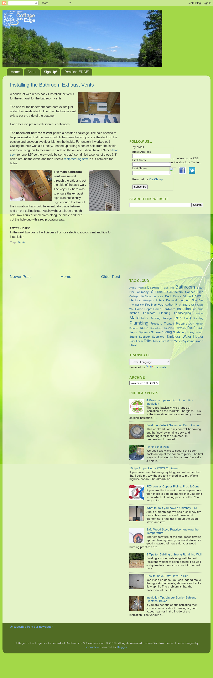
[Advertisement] (65, 262)
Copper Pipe (194, 292)
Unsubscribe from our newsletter (31, 626)
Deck (168, 296)
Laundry (199, 313)
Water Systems (184, 341)
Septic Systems (139, 332)
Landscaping (182, 313)
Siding (167, 332)
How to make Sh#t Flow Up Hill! (167, 576)
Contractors (175, 292)
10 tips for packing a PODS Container (154, 468)
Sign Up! (50, 72)
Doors (177, 296)
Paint (187, 318)
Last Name (139, 168)
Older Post (110, 276)
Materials (138, 317)
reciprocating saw (76, 159)
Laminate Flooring (156, 313)
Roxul (200, 328)
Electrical (135, 300)
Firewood (171, 300)
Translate (160, 367)
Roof (190, 328)
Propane (181, 323)
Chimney (143, 292)
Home (15, 72)
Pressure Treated (162, 323)
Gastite (193, 304)
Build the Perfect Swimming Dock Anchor (173, 425)
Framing (181, 304)
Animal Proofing (137, 287)
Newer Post (20, 276)
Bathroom (185, 287)
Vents (21, 242)
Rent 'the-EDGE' (76, 72)
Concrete (158, 292)
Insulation (183, 309)
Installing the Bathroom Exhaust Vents (52, 85)
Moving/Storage (161, 318)
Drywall (197, 296)
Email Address (141, 151)
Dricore (186, 296)
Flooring (184, 300)
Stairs (133, 336)
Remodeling (156, 328)
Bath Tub (169, 287)
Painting (198, 318)
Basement (154, 287)
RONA (144, 328)
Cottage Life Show (140, 296)
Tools (156, 341)
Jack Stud (197, 309)
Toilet (148, 341)
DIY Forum (158, 296)
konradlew (92, 647)
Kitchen (134, 313)
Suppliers (158, 336)
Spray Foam (195, 332)
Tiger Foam (136, 341)
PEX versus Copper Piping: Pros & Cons (172, 486)
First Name (139, 160)
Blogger (122, 647)
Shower (156, 332)
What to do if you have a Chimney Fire (171, 507)
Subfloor (144, 336)
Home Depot (143, 309)
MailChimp (156, 179)
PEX (178, 318)
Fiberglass (148, 300)
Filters (160, 300)
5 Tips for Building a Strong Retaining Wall (174, 554)
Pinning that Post (157, 446)
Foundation (166, 304)
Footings (151, 304)
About (31, 72)
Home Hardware (164, 309)
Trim (163, 341)
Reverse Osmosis (175, 328)
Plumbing (138, 323)
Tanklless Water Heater (185, 336)
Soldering (179, 332)
